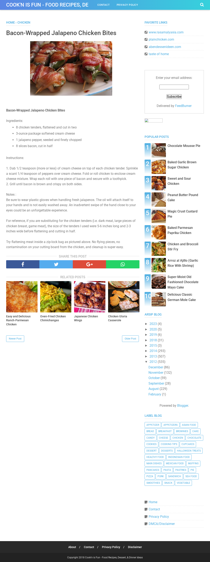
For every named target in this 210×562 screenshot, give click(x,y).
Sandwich (174, 476)
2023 (154, 324)
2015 (154, 345)
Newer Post (15, 338)
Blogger (182, 406)
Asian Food (189, 424)
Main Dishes (154, 463)
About (72, 547)
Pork (161, 476)
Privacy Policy (127, 4)
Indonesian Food (179, 457)
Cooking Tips (169, 444)
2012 (154, 362)
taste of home (159, 54)
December (156, 367)
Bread (150, 431)
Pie (192, 470)
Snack (168, 482)
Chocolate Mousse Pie (184, 146)
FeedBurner (183, 106)
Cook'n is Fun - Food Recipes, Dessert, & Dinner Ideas (75, 5)
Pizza (149, 476)
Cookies (151, 444)
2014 (154, 351)
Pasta (167, 470)
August (154, 389)
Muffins (193, 463)
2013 (154, 356)
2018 (154, 340)
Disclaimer (135, 547)
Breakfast (165, 431)
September (156, 383)
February (155, 394)
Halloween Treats (189, 450)
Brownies (182, 431)
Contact (103, 4)
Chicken (177, 437)
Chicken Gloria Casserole (117, 318)
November (156, 373)
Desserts (167, 450)
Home (153, 502)
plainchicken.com (161, 39)
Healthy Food (155, 457)
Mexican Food (175, 463)
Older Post (130, 338)
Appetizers (170, 424)
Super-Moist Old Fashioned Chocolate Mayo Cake (183, 282)
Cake (195, 431)
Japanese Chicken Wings (86, 318)
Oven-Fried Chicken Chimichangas (53, 318)
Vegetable (183, 482)
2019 (154, 335)
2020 (154, 329)
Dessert (151, 450)
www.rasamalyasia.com (166, 32)
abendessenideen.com (165, 47)
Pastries (180, 470)
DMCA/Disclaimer (162, 524)
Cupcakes (187, 444)
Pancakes (152, 470)
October (154, 378)
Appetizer (152, 424)
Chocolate (194, 437)
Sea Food (191, 476)
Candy (150, 437)
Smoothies (153, 482)
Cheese (163, 437)
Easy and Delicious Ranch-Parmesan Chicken (18, 320)
